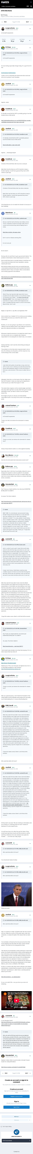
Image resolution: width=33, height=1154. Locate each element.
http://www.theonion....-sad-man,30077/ (13, 646)
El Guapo (5, 15)
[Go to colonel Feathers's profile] (2, 406)
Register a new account (16, 1096)
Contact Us (16, 1151)
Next (27, 22)
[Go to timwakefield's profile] (2, 485)
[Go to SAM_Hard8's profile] (2, 706)
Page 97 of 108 (16, 22)
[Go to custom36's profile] (2, 539)
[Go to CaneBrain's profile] (2, 109)
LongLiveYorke (10, 28)
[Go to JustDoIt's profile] (2, 84)
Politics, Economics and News (17, 16)
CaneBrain (8, 108)
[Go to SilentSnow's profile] (2, 213)
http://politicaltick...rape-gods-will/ (11, 145)
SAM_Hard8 (9, 705)
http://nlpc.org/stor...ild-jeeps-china (12, 232)
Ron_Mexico (9, 455)
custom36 (8, 539)
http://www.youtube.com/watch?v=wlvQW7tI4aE (13, 1067)
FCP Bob (8, 47)
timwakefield (9, 484)
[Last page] (31, 22)
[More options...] (30, 29)
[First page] (2, 22)
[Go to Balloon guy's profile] (2, 285)
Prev (5, 22)
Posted (11, 29)
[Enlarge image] (16, 894)
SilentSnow (9, 212)
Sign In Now (16, 1107)
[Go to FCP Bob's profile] (2, 48)
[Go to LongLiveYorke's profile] (2, 28)
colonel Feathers (10, 405)
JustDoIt (8, 83)
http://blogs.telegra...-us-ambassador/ (10, 976)
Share (17, 1116)
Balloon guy (9, 285)
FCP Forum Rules (7, 1140)
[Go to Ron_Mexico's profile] (2, 456)
